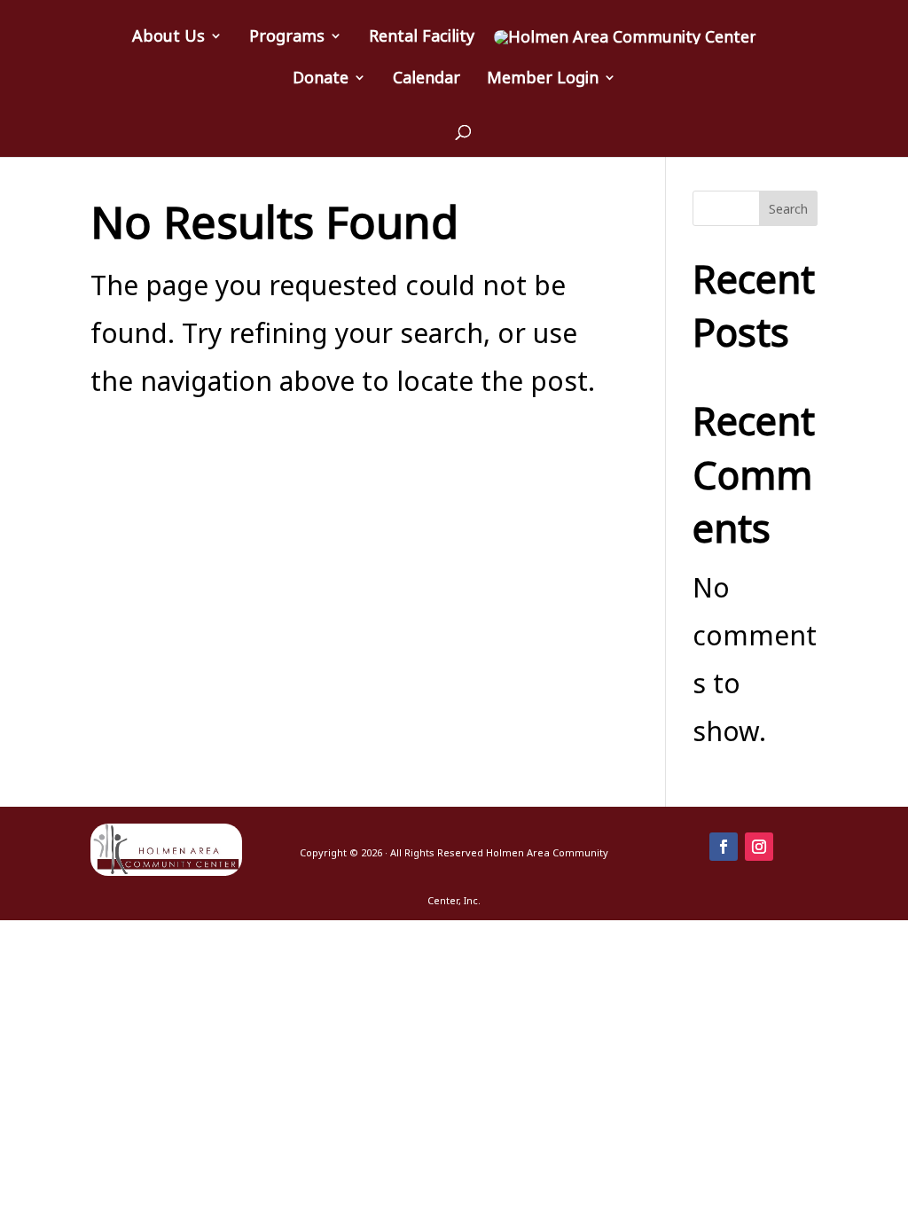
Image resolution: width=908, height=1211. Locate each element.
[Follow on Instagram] (759, 846)
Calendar (426, 79)
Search (788, 208)
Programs (287, 37)
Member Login (543, 79)
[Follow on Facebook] (723, 846)
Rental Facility (421, 37)
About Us (168, 37)
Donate (320, 79)
